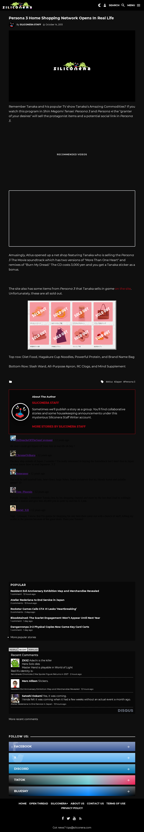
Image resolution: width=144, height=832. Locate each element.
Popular (33, 650)
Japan (119, 381)
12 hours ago (87, 689)
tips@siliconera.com (78, 827)
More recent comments (23, 719)
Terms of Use (115, 803)
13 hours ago (60, 704)
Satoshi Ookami (32, 696)
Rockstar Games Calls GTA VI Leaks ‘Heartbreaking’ (44, 609)
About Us (77, 803)
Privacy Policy (72, 808)
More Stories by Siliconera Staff (59, 426)
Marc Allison (30, 681)
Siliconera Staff (30, 24)
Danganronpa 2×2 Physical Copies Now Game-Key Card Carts (50, 626)
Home (23, 803)
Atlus (110, 381)
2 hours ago (76, 674)
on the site (123, 288)
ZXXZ (25, 660)
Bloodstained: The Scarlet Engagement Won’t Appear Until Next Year (55, 617)
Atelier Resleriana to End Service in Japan (37, 600)
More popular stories (23, 637)
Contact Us (95, 803)
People (13, 650)
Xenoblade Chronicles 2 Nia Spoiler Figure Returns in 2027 (39, 674)
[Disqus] (72, 478)
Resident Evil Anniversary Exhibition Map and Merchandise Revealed (55, 591)
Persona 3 (130, 381)
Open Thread (38, 803)
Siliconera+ (59, 803)
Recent (23, 650)
